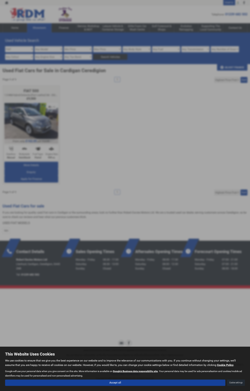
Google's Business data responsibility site (135, 371)
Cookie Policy (225, 365)
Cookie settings (236, 382)
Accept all (115, 382)
